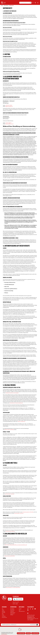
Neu (2, 608)
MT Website (12, 608)
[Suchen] (30, 3)
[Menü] (4, 3)
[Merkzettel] (33, 3)
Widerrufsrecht (12, 612)
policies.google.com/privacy (18, 513)
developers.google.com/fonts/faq (28, 512)
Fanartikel (3, 612)
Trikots (3, 610)
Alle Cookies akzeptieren (35, 633)
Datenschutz (12, 610)
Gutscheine (4, 616)
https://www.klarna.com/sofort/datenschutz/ (13, 587)
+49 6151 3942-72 (8, 122)
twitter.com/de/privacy (21, 421)
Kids (2, 613)
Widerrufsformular (22, 611)
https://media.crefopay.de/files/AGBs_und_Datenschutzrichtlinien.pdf (16, 544)
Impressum (12, 611)
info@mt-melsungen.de (9, 106)
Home (2, 5)
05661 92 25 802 (19, 599)
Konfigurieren (28, 633)
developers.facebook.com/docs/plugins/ (12, 392)
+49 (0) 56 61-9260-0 (9, 105)
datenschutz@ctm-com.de (9, 123)
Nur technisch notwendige (21, 633)
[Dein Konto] (35, 3)
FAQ (19, 610)
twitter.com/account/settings (9, 429)
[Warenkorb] (38, 3)
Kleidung (3, 611)
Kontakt (20, 608)
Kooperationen (4, 617)
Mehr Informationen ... (4, 634)
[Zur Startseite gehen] (2, 2)
